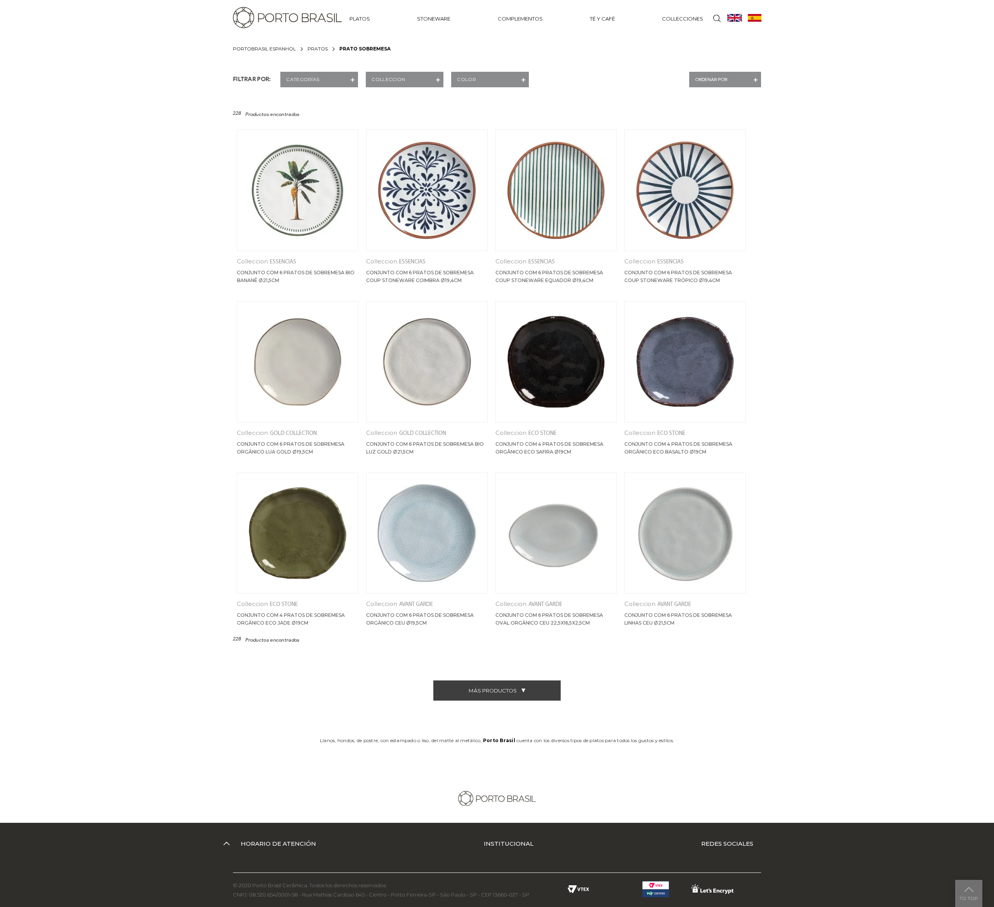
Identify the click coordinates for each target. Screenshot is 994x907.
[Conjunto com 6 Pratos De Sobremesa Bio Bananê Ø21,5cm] (297, 190)
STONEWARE (433, 19)
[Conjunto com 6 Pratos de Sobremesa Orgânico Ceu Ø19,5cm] (427, 533)
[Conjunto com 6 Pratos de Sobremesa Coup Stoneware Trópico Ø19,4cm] (685, 190)
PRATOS (318, 49)
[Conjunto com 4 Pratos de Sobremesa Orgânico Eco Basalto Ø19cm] (685, 361)
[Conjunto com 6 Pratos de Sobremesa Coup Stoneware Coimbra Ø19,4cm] (427, 190)
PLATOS (359, 19)
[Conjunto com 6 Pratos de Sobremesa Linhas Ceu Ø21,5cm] (685, 533)
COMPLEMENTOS (520, 19)
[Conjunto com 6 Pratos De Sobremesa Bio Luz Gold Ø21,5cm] (427, 361)
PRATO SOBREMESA (365, 49)
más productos (493, 690)
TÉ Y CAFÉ (602, 19)
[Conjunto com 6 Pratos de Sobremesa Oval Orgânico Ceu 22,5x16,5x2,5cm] (556, 533)
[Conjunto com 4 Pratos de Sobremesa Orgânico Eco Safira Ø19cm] (556, 361)
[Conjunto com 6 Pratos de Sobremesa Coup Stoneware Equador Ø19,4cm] (556, 190)
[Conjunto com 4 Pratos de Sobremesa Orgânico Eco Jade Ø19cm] (297, 533)
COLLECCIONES (682, 19)
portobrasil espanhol (264, 49)
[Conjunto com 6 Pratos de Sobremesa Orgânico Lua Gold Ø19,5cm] (297, 361)
